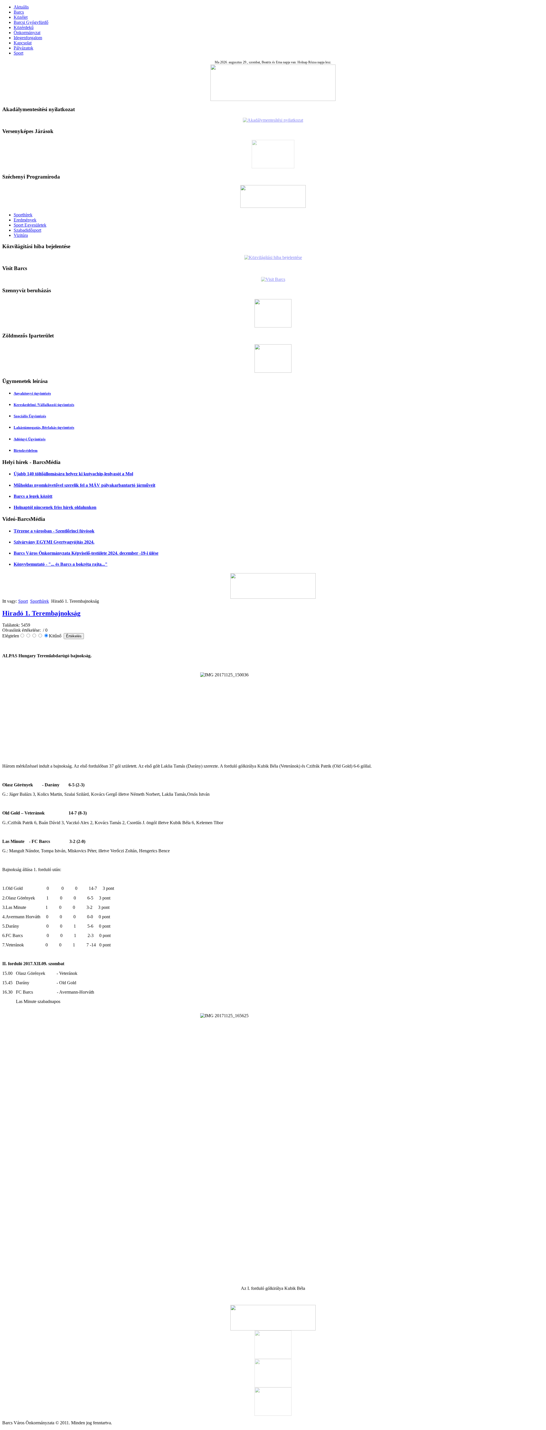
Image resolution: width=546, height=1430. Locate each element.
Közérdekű (24, 27)
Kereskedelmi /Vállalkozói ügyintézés (44, 405)
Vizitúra (21, 235)
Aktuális (21, 7)
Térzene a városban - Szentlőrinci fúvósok (54, 531)
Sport (18, 53)
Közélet (21, 17)
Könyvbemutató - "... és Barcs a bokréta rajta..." (60, 564)
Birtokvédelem (26, 450)
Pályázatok (23, 47)
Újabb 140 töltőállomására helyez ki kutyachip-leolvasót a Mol (73, 473)
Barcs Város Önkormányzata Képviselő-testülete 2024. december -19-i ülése (86, 553)
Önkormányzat (27, 32)
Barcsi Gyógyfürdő (31, 22)
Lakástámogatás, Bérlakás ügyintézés (44, 427)
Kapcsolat (23, 42)
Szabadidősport (27, 230)
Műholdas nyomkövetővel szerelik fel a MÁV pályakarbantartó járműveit (84, 485)
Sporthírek (23, 214)
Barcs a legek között (33, 496)
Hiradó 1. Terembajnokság (41, 613)
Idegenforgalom (28, 37)
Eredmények (25, 219)
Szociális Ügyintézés (30, 416)
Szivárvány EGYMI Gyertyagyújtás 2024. (54, 542)
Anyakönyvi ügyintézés (32, 393)
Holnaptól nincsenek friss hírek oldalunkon (55, 507)
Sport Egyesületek (30, 225)
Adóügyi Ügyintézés (30, 439)
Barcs (19, 12)
